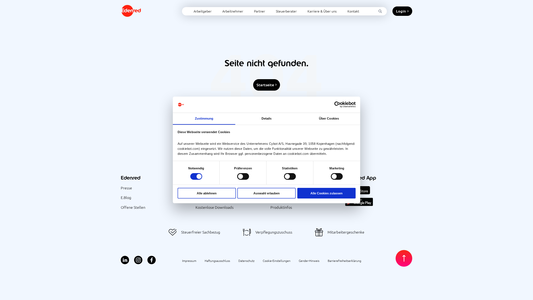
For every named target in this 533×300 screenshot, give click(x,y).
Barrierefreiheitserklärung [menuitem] (344, 261)
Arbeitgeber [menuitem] (203, 11)
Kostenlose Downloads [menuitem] (215, 207)
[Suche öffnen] (380, 11)
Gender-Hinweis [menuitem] (309, 261)
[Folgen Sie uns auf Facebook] (151, 260)
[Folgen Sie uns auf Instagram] (138, 260)
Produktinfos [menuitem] (281, 207)
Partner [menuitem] (259, 11)
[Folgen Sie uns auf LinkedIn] (125, 260)
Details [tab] (267, 118)
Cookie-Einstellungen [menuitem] (276, 261)
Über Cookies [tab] (329, 118)
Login (401, 11)
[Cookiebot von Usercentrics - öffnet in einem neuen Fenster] (337, 104)
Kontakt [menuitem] (353, 11)
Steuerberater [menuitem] (286, 11)
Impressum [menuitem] (189, 261)
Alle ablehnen (207, 193)
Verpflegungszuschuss (273, 232)
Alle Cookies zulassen (326, 193)
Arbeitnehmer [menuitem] (232, 11)
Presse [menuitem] (126, 187)
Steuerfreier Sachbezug (200, 232)
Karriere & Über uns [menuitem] (322, 11)
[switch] (243, 176)
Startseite (265, 84)
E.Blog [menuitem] (126, 197)
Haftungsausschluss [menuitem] (217, 261)
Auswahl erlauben (266, 193)
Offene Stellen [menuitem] (133, 207)
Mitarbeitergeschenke (346, 232)
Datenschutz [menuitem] (246, 261)
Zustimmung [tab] (204, 118)
